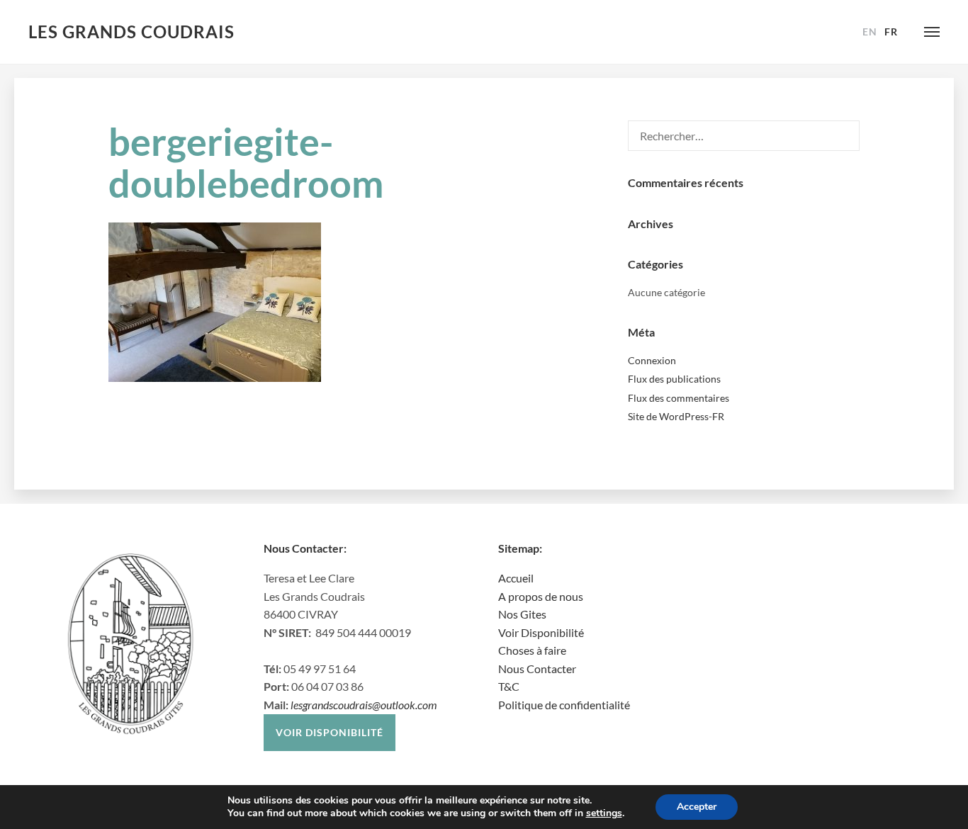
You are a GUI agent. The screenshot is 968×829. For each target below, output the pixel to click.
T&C (508, 686)
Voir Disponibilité (541, 632)
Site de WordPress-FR (676, 416)
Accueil (516, 578)
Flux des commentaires (678, 398)
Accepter (696, 806)
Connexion (652, 360)
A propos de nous (540, 596)
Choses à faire (532, 650)
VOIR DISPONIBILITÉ (329, 732)
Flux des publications (674, 379)
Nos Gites (522, 614)
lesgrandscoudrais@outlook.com (364, 704)
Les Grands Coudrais (131, 31)
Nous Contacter (537, 668)
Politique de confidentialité (564, 704)
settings (604, 813)
